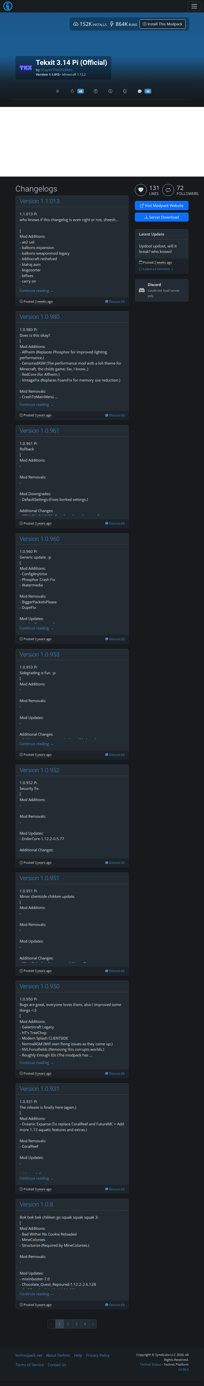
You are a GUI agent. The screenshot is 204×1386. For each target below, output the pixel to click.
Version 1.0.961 (39, 430)
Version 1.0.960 (39, 538)
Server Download (163, 217)
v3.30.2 (183, 1369)
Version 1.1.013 (39, 201)
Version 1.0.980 (39, 316)
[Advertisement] (102, 142)
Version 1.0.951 (39, 878)
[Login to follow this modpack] (168, 190)
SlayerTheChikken (57, 70)
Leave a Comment (156, 269)
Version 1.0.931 (39, 1088)
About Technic (58, 1355)
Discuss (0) (116, 301)
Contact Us (57, 1364)
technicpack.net (28, 1355)
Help (78, 1355)
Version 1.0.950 (39, 986)
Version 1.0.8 (36, 1204)
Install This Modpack (164, 23)
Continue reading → (37, 290)
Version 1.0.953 (39, 654)
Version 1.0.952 (39, 770)
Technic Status (150, 1364)
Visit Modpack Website (163, 205)
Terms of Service (29, 1364)
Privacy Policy (98, 1355)
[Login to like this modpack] (141, 190)
